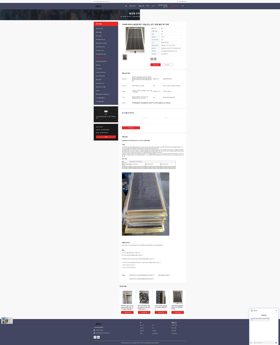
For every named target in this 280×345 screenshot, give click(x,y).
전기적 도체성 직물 (100, 76)
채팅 (106, 137)
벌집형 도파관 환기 (127, 16)
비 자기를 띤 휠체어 (100, 97)
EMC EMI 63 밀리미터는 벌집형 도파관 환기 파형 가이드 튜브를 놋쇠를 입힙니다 (127, 307)
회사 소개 (142, 325)
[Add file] (251, 342)
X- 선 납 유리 (99, 68)
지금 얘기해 (155, 64)
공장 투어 (142, 327)
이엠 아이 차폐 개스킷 (101, 72)
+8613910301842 (105, 129)
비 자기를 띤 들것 (100, 101)
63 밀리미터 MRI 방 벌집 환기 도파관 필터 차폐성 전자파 (161, 307)
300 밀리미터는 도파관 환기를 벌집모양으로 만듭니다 (142, 275)
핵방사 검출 (98, 32)
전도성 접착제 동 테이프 (101, 61)
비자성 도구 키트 (100, 50)
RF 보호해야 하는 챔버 (101, 54)
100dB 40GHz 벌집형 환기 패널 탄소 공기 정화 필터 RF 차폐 (177, 307)
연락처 (141, 333)
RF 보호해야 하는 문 (100, 39)
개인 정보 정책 (155, 333)
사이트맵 (154, 330)
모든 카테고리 (174, 333)
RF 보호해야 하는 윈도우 (101, 43)
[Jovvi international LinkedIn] (180, 1)
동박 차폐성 (98, 35)
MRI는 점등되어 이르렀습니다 (102, 94)
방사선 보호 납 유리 (100, 46)
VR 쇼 (148, 6)
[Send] (276, 342)
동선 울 (97, 90)
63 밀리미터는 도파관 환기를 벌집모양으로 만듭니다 (141, 278)
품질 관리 (142, 330)
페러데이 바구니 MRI (100, 86)
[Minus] (276, 310)
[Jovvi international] (98, 6)
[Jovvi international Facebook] (177, 1)
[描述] (183, 6)
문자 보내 (130, 128)
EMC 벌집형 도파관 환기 (163, 275)
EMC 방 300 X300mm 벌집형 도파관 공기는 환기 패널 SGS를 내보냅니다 (144, 307)
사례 (153, 327)
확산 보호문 (98, 79)
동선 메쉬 (98, 65)
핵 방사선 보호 (99, 28)
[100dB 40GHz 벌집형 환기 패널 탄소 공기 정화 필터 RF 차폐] (135, 40)
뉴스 (153, 325)
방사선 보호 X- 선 (100, 83)
